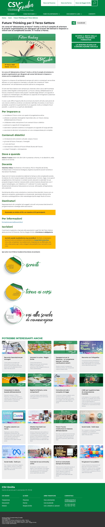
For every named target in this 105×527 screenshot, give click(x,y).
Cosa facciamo (29, 14)
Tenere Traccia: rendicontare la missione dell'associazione (64, 428)
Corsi (10, 18)
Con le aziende (48, 503)
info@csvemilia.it (70, 500)
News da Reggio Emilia (83, 3)
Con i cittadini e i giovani (52, 505)
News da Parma (66, 3)
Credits (21, 517)
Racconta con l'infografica (90, 357)
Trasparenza (6, 500)
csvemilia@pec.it (70, 501)
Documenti (5, 503)
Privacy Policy (6, 517)
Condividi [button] (81, 23)
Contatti (92, 14)
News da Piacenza (49, 3)
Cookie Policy (14, 517)
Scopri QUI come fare (41, 240)
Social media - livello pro (12, 462)
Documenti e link (73, 14)
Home (4, 18)
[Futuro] (29, 48)
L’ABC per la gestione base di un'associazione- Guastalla (91, 392)
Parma (25, 503)
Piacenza (26, 500)
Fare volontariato (50, 14)
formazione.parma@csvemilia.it (12, 222)
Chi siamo (11, 14)
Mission (4, 505)
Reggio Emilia (27, 505)
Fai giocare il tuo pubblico (90, 462)
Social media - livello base (90, 427)
